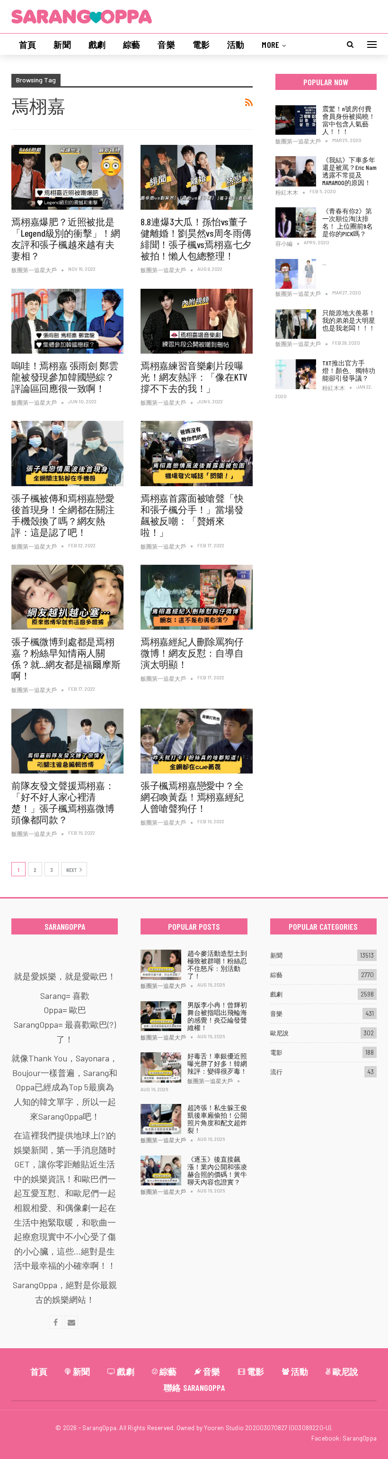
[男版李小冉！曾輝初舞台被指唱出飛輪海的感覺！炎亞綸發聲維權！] (161, 1016)
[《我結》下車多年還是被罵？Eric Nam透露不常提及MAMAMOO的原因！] (295, 171)
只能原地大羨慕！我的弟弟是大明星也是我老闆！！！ (348, 320)
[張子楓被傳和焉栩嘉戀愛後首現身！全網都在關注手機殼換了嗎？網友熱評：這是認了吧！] (67, 453)
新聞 (62, 44)
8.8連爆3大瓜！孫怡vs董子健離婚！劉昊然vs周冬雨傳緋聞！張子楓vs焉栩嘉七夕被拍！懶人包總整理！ (196, 238)
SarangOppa (360, 1438)
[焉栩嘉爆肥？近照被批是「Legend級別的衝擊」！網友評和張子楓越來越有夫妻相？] (67, 177)
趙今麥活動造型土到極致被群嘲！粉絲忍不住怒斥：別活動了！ (217, 964)
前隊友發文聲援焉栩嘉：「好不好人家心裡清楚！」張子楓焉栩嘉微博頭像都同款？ (63, 802)
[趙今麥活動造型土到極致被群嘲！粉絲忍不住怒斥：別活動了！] (161, 965)
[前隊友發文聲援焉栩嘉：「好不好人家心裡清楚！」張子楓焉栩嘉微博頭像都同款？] (67, 741)
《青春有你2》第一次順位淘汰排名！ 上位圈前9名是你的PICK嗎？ (347, 222)
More (270, 44)
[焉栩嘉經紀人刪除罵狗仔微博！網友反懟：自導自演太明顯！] (197, 597)
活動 (235, 44)
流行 (276, 1072)
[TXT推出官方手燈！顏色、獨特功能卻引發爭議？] (295, 374)
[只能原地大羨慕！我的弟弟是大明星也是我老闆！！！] (295, 324)
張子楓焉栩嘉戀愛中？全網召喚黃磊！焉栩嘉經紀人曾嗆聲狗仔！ (192, 797)
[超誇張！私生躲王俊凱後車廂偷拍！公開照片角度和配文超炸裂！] (161, 1119)
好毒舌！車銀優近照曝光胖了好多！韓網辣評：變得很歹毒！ (217, 1063)
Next (72, 869)
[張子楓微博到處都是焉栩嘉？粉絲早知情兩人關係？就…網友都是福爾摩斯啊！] (67, 597)
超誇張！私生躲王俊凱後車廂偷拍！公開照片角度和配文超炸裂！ (217, 1118)
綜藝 (131, 44)
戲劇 (97, 44)
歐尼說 (279, 1033)
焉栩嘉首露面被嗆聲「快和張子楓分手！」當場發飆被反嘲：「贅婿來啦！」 (192, 515)
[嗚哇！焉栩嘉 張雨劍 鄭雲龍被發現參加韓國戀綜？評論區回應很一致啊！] (67, 321)
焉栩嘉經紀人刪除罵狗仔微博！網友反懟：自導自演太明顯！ (192, 653)
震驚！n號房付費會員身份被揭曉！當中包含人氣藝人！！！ (348, 120)
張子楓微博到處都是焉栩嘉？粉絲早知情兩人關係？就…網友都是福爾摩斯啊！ (66, 658)
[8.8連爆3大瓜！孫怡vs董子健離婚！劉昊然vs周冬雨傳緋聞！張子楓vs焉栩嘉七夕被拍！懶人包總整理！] (197, 177)
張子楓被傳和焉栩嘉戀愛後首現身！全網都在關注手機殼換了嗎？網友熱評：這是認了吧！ (63, 515)
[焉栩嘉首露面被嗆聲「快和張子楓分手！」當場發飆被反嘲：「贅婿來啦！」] (197, 453)
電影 (201, 44)
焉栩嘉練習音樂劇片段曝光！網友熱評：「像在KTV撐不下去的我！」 (194, 377)
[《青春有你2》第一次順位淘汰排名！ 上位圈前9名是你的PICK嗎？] (295, 222)
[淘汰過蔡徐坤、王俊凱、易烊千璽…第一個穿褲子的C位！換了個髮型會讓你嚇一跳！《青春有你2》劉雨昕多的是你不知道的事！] (295, 274)
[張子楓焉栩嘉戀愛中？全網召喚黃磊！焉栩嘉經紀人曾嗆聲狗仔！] (197, 741)
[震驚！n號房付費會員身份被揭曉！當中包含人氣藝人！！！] (295, 120)
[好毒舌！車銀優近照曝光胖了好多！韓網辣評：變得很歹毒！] (161, 1067)
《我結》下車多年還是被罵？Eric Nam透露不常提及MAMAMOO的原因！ (349, 171)
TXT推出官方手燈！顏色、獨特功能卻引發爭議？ (348, 370)
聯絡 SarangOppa (194, 1387)
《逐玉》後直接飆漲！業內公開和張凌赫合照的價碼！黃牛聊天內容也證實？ (217, 1170)
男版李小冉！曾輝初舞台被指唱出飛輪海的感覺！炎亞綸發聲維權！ (217, 1016)
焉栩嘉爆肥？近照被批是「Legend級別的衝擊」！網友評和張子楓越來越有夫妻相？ (65, 238)
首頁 (27, 44)
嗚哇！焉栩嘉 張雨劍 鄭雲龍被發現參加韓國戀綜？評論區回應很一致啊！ (64, 377)
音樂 (166, 44)
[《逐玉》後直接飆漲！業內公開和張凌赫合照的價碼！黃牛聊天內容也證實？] (161, 1171)
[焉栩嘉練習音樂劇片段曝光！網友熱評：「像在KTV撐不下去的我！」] (197, 321)
